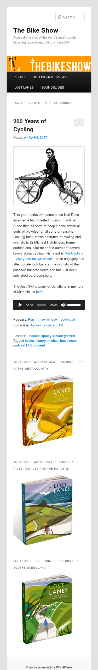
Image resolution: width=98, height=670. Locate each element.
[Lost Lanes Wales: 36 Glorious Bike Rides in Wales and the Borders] (46, 547)
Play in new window (42, 319)
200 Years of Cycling (29, 125)
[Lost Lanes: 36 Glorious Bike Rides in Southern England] (46, 647)
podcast (19, 345)
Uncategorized (64, 335)
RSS (61, 324)
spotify (46, 335)
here (39, 291)
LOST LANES (24, 87)
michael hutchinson (62, 340)
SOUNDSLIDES (52, 87)
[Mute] (63, 305)
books (29, 340)
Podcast (33, 335)
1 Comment (79, 123)
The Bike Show (35, 30)
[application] (49, 305)
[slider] (74, 304)
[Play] (20, 305)
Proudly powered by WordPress (49, 667)
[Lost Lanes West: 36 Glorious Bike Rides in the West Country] (46, 448)
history (41, 340)
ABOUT (19, 77)
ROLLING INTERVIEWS (50, 77)
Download (67, 319)
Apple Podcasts (43, 324)
